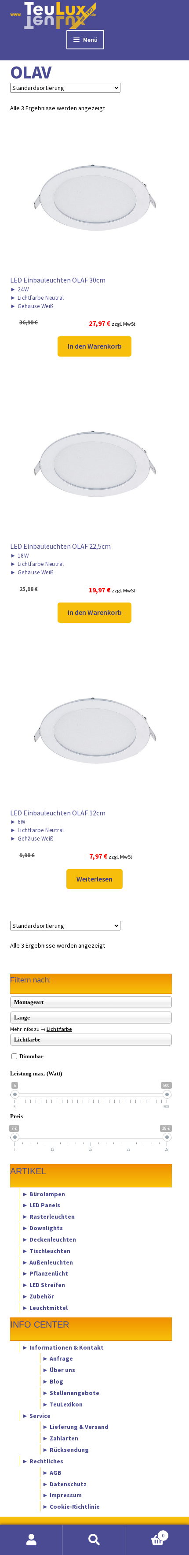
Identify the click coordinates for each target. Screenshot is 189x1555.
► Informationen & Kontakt (63, 1347)
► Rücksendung (65, 1450)
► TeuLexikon (62, 1404)
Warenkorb (145, 1532)
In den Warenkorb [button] (95, 346)
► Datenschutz (64, 1484)
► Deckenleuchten (49, 1239)
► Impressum (62, 1495)
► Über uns (58, 1370)
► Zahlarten (60, 1438)
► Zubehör (38, 1296)
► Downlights (42, 1228)
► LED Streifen (43, 1285)
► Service (36, 1415)
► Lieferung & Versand (75, 1427)
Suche (94, 1540)
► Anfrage (57, 1358)
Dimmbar (31, 1056)
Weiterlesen (94, 878)
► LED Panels (41, 1205)
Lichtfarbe (59, 1029)
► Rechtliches (42, 1461)
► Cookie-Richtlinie (71, 1506)
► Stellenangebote (70, 1392)
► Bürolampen (43, 1194)
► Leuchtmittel (45, 1307)
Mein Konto (31, 1540)
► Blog (52, 1381)
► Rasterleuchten (48, 1216)
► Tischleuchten (46, 1250)
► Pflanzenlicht (45, 1273)
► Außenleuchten (47, 1262)
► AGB (52, 1472)
